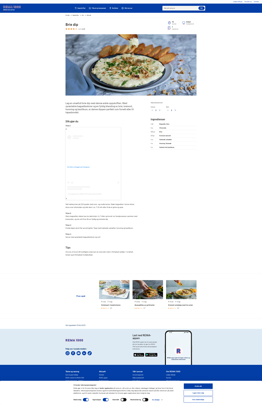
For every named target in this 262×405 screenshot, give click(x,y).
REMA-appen (103, 378)
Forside (67, 15)
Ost (83, 15)
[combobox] (183, 8)
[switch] (106, 399)
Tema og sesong (72, 371)
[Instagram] (68, 353)
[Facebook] (73, 353)
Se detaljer (156, 400)
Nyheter (101, 375)
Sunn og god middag (72, 375)
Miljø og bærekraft (138, 378)
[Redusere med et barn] (167, 110)
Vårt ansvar (138, 371)
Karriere (168, 378)
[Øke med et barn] (175, 110)
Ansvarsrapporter (138, 375)
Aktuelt (102, 371)
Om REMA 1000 (173, 371)
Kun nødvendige (198, 399)
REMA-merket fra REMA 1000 (75, 378)
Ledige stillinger (171, 375)
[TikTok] (90, 353)
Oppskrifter (76, 15)
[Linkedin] (84, 353)
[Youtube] (79, 353)
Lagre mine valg (198, 393)
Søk (201, 8)
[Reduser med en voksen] (152, 110)
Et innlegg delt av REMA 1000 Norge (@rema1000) (84, 194)
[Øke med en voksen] (159, 110)
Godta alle (198, 386)
